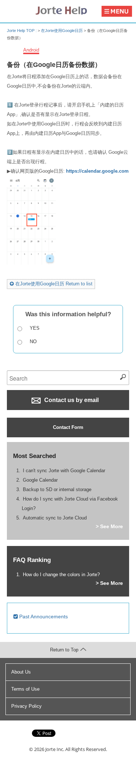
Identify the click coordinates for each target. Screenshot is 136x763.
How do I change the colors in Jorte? (61, 574)
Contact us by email (71, 400)
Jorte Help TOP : (22, 30)
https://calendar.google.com (97, 171)
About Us (21, 672)
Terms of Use (25, 689)
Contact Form (68, 427)
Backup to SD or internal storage (57, 489)
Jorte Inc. (54, 749)
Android (31, 50)
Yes (35, 328)
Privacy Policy (26, 706)
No (33, 341)
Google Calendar (40, 480)
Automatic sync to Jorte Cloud (55, 518)
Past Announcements (43, 616)
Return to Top (64, 649)
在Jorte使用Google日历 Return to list (53, 283)
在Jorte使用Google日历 (62, 30)
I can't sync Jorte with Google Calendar (64, 470)
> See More (109, 526)
